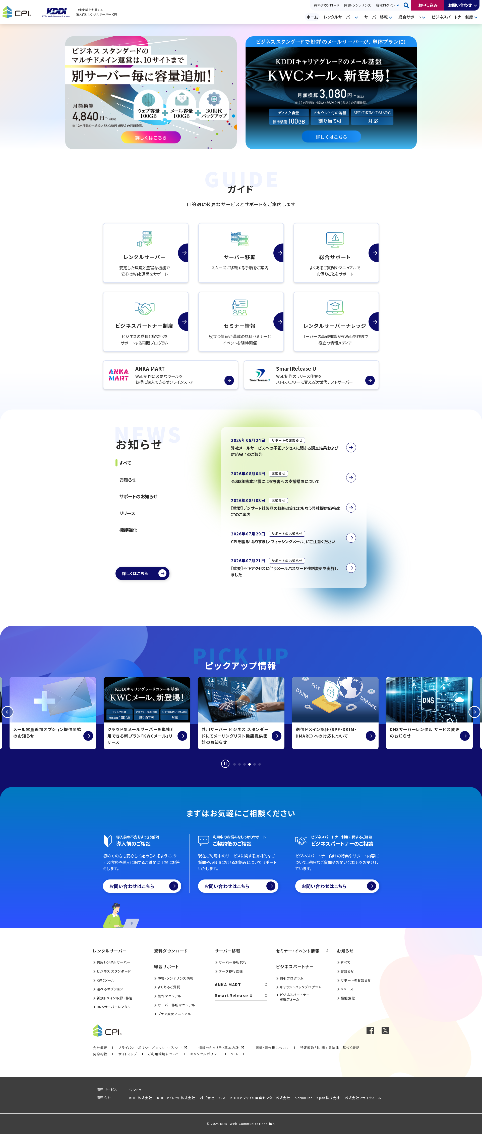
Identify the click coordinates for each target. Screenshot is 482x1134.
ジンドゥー (137, 1089)
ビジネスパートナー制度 (452, 17)
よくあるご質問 (169, 987)
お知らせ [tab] (127, 479)
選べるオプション (110, 989)
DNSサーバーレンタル (114, 1007)
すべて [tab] (125, 462)
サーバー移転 (376, 17)
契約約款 (100, 1053)
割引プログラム (292, 978)
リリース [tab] (127, 513)
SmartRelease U (234, 995)
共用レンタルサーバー (114, 962)
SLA (234, 1053)
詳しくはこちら (135, 573)
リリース (347, 989)
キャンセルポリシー (205, 1053)
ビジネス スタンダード (114, 971)
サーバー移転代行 (233, 962)
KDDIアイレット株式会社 (176, 1097)
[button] (7, 713)
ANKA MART (228, 984)
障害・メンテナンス (357, 5)
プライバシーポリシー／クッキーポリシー (150, 1047)
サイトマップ (127, 1053)
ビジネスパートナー (295, 966)
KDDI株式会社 (140, 1097)
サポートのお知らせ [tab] (138, 496)
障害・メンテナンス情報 (176, 978)
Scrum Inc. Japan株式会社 (317, 1097)
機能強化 (348, 998)
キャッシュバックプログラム (301, 987)
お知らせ (345, 950)
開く (475, 5)
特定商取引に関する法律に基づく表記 (330, 1047)
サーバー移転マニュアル (176, 1005)
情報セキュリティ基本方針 (219, 1047)
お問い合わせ (460, 5)
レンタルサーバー (339, 17)
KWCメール (106, 980)
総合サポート (409, 17)
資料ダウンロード (326, 5)
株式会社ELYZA (212, 1097)
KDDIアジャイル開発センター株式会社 (260, 1097)
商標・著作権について (272, 1047)
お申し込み (428, 5)
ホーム (312, 17)
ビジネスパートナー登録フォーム (295, 997)
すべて (346, 962)
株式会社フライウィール (363, 1097)
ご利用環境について (163, 1053)
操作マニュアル (169, 996)
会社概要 (100, 1047)
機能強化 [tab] (128, 529)
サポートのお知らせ (356, 980)
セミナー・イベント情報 (298, 950)
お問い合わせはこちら (131, 886)
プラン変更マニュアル (174, 1014)
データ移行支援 (231, 971)
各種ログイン (385, 5)
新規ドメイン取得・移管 (115, 998)
